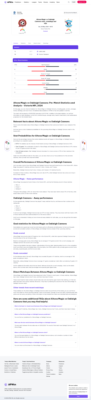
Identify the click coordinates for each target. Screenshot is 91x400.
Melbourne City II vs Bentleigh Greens (31, 365)
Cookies (48, 372)
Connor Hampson (44, 54)
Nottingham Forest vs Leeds (11, 365)
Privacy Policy (49, 370)
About (47, 363)
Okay (78, 396)
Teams (40, 2)
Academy (52, 2)
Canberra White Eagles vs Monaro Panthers (32, 370)
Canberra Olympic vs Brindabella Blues (31, 363)
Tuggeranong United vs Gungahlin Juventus (32, 372)
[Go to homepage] (9, 2)
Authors (48, 365)
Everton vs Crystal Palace (10, 370)
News (58, 2)
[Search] (68, 2)
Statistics (26, 2)
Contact (48, 368)
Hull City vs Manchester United (12, 363)
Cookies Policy (81, 391)
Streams (46, 2)
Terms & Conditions (50, 374)
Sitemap (48, 376)
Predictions (18, 2)
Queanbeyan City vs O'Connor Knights (31, 368)
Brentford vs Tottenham (10, 372)
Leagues (34, 2)
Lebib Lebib (42, 51)
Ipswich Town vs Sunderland (11, 368)
